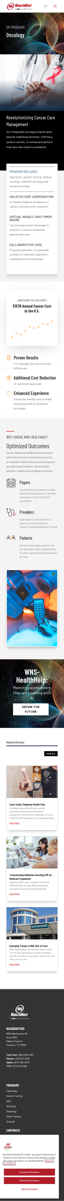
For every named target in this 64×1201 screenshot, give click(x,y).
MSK (8, 1101)
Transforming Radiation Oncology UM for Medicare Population (30, 876)
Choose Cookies (29, 1189)
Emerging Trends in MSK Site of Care (28, 946)
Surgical (10, 1121)
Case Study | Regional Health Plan (27, 804)
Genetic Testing (14, 1095)
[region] (29, 1166)
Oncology (11, 1106)
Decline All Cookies (29, 1180)
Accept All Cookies (29, 1172)
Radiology (11, 1111)
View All (50, 753)
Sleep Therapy (13, 1116)
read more (14, 823)
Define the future (31, 709)
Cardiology (11, 1090)
